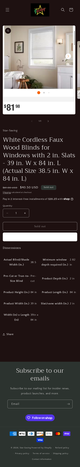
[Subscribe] (68, 404)
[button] (7, 10)
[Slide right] (48, 121)
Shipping (7, 192)
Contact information (41, 459)
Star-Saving (25, 448)
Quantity (7, 205)
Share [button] (10, 334)
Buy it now (40, 236)
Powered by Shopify (41, 448)
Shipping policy (60, 453)
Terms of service (41, 453)
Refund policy (62, 448)
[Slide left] (32, 121)
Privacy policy (22, 453)
